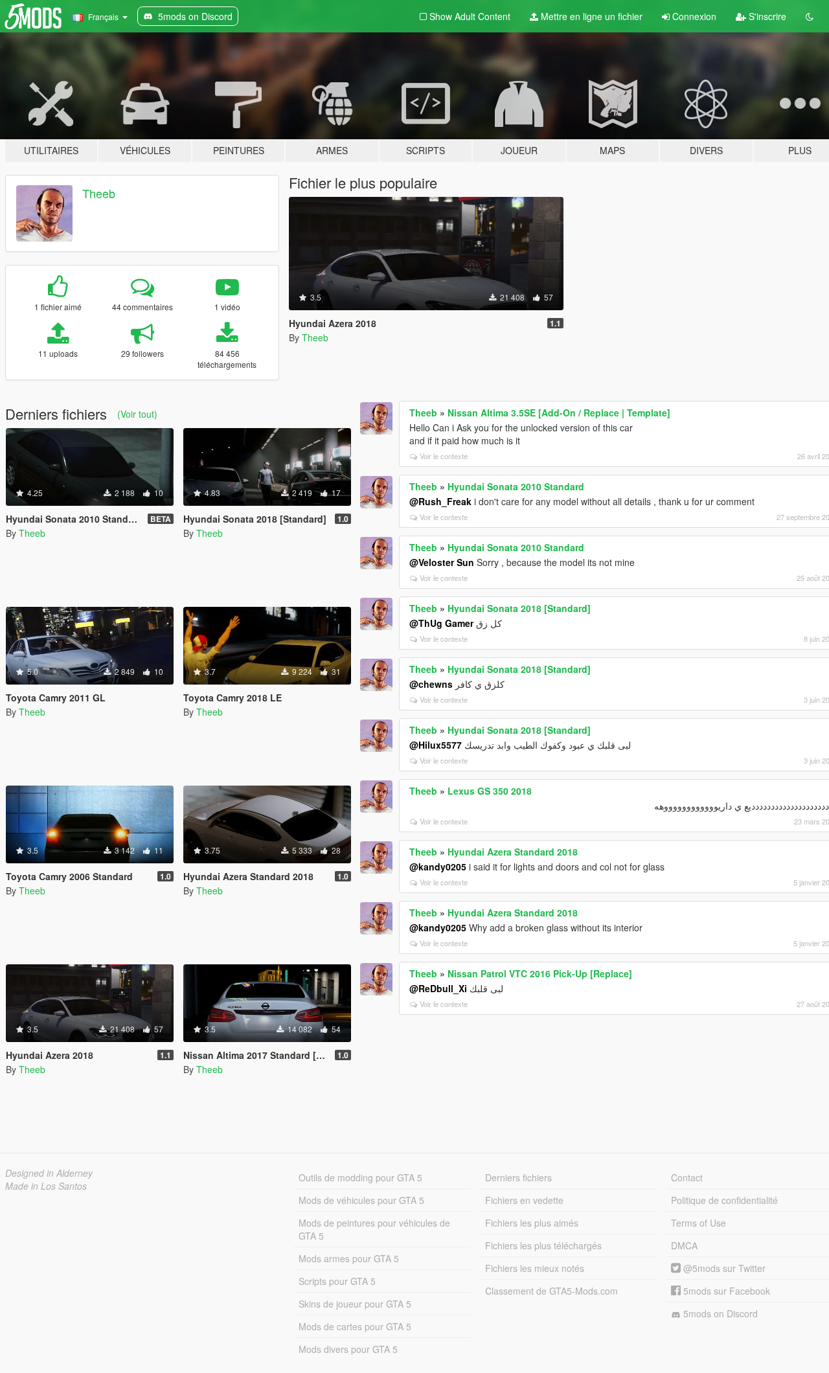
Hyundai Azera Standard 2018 (513, 851)
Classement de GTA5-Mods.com (551, 1290)
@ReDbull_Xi (438, 988)
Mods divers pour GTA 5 (348, 1349)
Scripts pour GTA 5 (337, 1281)
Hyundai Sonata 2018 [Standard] (519, 608)
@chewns (431, 683)
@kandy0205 (437, 866)
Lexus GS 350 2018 (490, 790)
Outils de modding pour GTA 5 (360, 1177)
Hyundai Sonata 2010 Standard (516, 486)
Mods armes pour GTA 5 (349, 1258)
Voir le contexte (444, 456)
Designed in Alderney (49, 1172)
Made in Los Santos (46, 1185)
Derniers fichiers (518, 1177)
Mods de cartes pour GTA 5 (355, 1326)
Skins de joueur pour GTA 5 (355, 1303)
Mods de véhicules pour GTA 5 (361, 1200)
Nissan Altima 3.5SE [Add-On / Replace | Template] (559, 412)
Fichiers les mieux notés (534, 1268)
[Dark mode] (809, 16)
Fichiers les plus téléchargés (543, 1245)
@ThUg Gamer (441, 623)
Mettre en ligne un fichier (590, 16)
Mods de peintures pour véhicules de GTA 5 (374, 1229)
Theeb (98, 193)
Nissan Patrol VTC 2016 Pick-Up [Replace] (540, 973)
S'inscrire (766, 16)
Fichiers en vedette (524, 1200)
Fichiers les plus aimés (531, 1222)
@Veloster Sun (441, 562)
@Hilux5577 (435, 744)
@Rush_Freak (440, 501)
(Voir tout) (137, 413)
